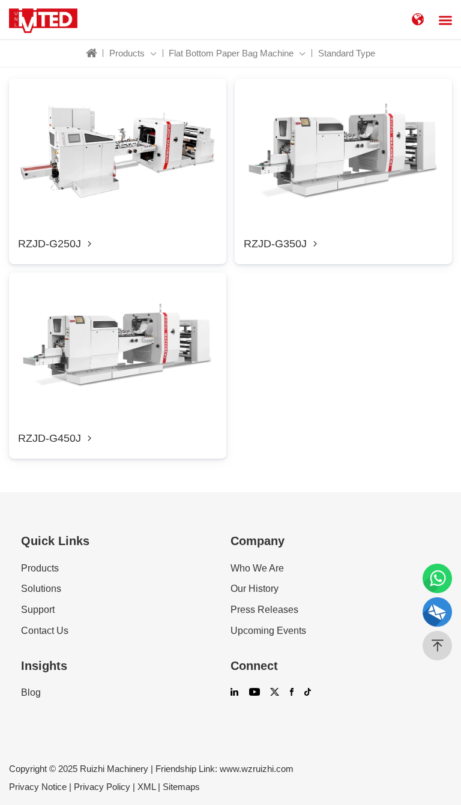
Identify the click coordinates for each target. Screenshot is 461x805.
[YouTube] (254, 693)
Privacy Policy (102, 787)
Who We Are (257, 568)
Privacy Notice (38, 787)
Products (40, 568)
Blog (31, 693)
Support (38, 610)
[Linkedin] (234, 693)
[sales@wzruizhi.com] (437, 612)
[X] (274, 693)
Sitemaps (181, 787)
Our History (254, 589)
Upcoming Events (268, 631)
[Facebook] (292, 693)
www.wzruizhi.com (257, 769)
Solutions (41, 589)
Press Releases (264, 610)
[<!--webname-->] (43, 19)
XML (146, 787)
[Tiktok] (307, 693)
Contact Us (44, 631)
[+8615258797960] (437, 578)
